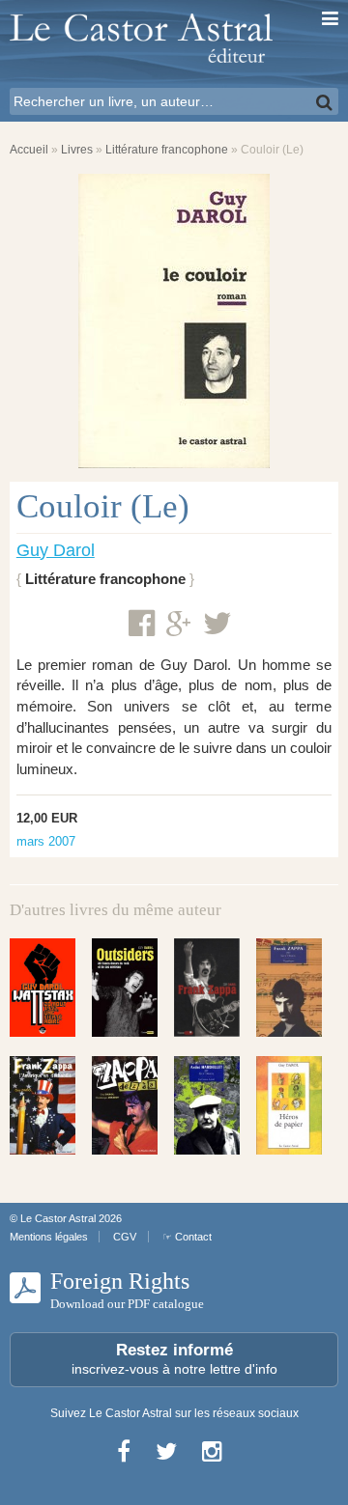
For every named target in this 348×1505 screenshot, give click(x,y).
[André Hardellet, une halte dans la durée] (207, 1105)
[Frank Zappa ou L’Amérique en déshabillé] (42, 1105)
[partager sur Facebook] (142, 623)
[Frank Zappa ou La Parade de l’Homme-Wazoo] (289, 987)
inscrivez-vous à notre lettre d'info (174, 1359)
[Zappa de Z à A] (125, 1105)
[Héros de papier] (289, 1105)
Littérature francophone (166, 149)
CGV (124, 1236)
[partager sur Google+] (178, 624)
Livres (77, 149)
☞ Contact (187, 1236)
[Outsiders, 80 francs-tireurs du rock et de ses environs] (125, 987)
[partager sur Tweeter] (217, 623)
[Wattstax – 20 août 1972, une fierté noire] (42, 987)
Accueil (29, 149)
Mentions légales (49, 1236)
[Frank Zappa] (207, 987)
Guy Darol (55, 550)
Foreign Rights (127, 1289)
